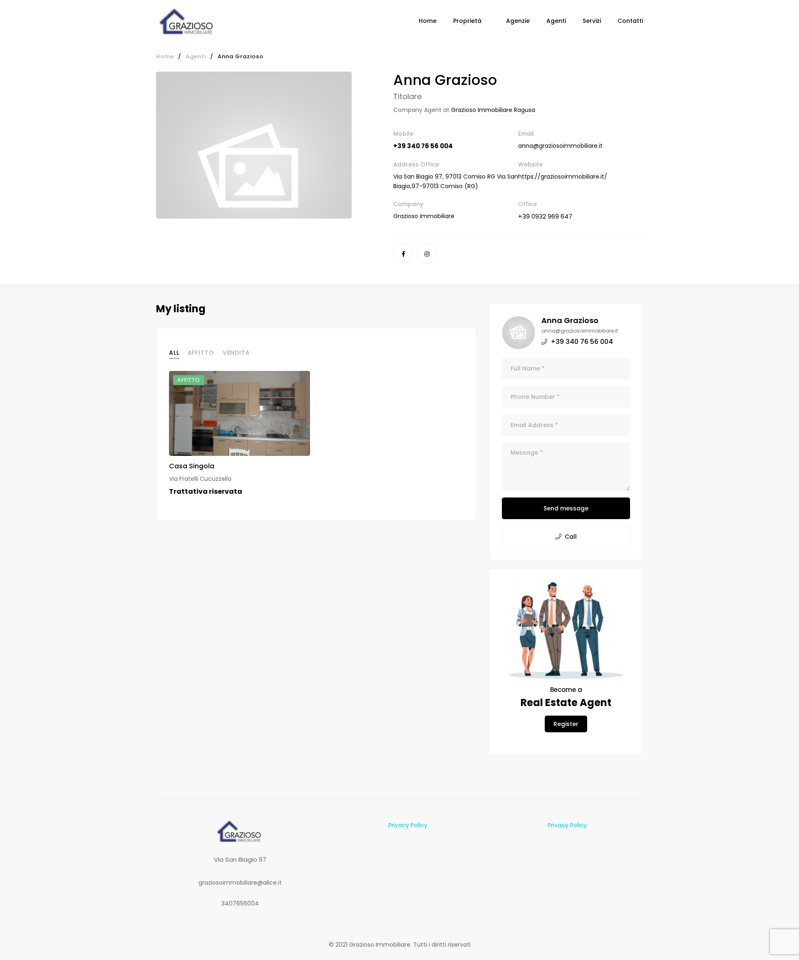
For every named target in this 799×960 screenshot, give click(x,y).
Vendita (236, 352)
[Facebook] (403, 254)
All (174, 352)
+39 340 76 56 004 (423, 146)
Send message (565, 508)
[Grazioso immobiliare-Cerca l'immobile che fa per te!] (187, 21)
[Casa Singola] (239, 413)
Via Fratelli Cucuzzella (200, 479)
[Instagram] (427, 254)
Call (571, 536)
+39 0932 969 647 (545, 216)
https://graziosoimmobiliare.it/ (562, 176)
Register (565, 724)
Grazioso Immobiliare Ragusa (493, 110)
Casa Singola (191, 466)
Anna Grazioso (569, 320)
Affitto (201, 352)
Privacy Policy (407, 825)
